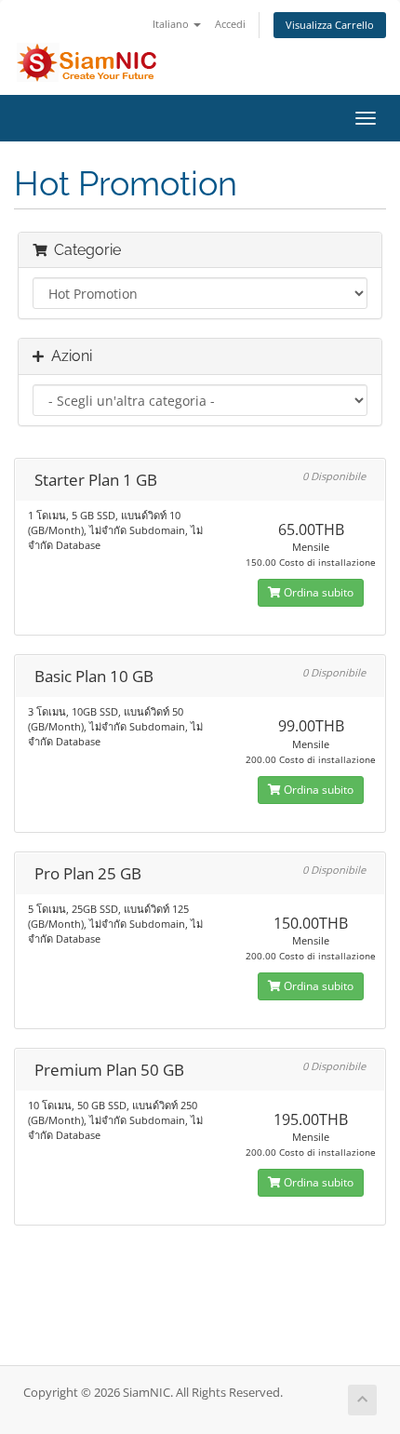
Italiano (172, 24)
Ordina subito (317, 592)
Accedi (230, 24)
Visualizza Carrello (330, 25)
